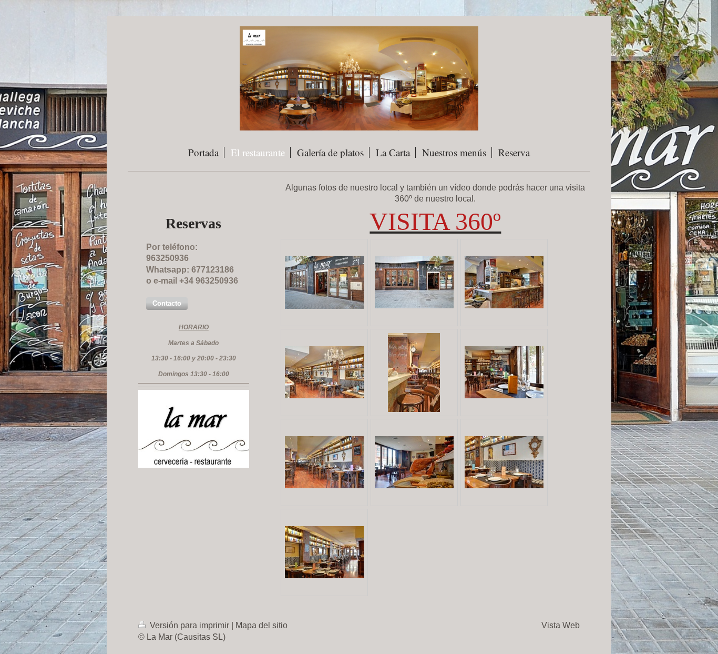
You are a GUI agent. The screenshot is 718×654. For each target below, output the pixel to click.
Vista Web (560, 625)
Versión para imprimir (189, 625)
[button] (167, 303)
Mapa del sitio (261, 625)
